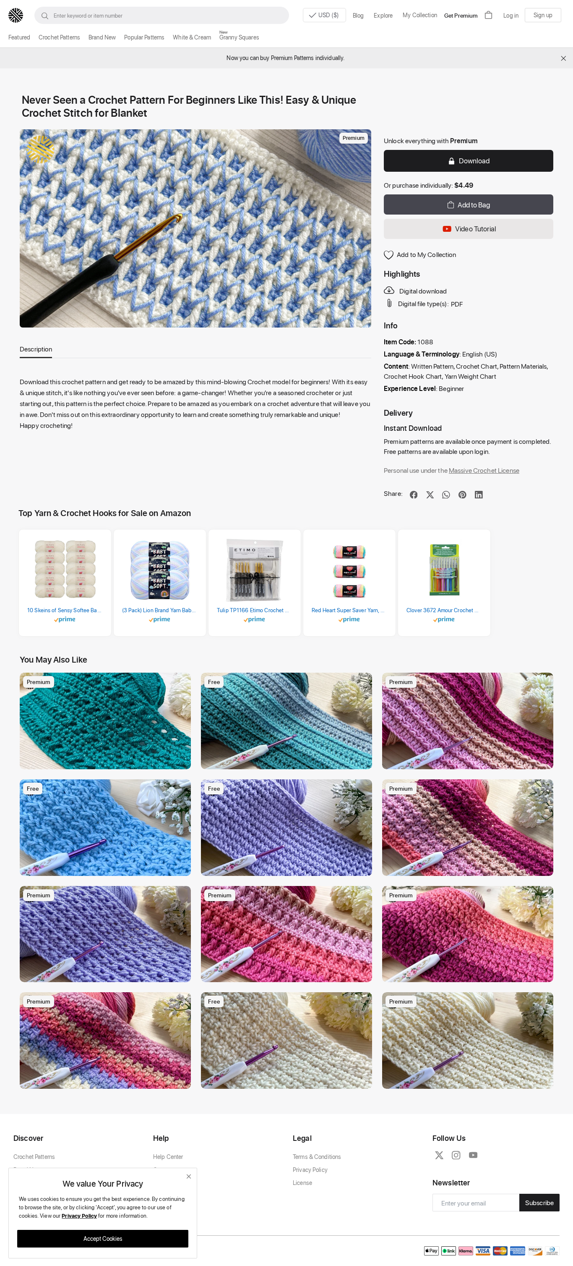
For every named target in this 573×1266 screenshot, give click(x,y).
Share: (393, 493)
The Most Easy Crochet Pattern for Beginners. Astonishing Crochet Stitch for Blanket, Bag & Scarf (288, 761)
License (302, 1183)
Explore (383, 15)
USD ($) (329, 15)
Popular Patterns (144, 37)
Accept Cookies (102, 1238)
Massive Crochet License (484, 470)
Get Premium (461, 15)
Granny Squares (239, 37)
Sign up (543, 15)
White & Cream (192, 37)
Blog (358, 15)
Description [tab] (36, 348)
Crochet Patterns (59, 37)
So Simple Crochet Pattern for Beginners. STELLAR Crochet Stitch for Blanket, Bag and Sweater (107, 1080)
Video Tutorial (475, 228)
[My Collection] (180, 683)
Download (474, 160)
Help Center (168, 1157)
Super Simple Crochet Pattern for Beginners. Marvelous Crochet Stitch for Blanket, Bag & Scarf (107, 974)
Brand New (102, 37)
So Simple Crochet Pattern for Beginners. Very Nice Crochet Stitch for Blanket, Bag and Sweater (107, 867)
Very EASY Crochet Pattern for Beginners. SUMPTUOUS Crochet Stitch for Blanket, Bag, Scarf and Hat (288, 974)
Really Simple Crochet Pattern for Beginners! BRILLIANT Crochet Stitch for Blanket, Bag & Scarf (107, 761)
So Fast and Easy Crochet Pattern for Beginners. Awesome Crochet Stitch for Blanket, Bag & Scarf (288, 867)
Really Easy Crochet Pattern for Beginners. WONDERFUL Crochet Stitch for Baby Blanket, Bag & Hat (288, 1080)
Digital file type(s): (423, 303)
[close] (189, 1176)
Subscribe (539, 1202)
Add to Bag (474, 204)
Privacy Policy (310, 1170)
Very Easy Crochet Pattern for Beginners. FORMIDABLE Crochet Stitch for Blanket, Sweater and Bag (469, 867)
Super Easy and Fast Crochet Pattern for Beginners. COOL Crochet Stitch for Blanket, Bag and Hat (469, 761)
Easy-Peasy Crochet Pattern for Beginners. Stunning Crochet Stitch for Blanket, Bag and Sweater (469, 974)
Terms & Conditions (317, 1157)
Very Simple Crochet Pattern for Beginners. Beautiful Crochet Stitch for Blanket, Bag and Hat (469, 1080)
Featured (19, 37)
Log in (510, 15)
